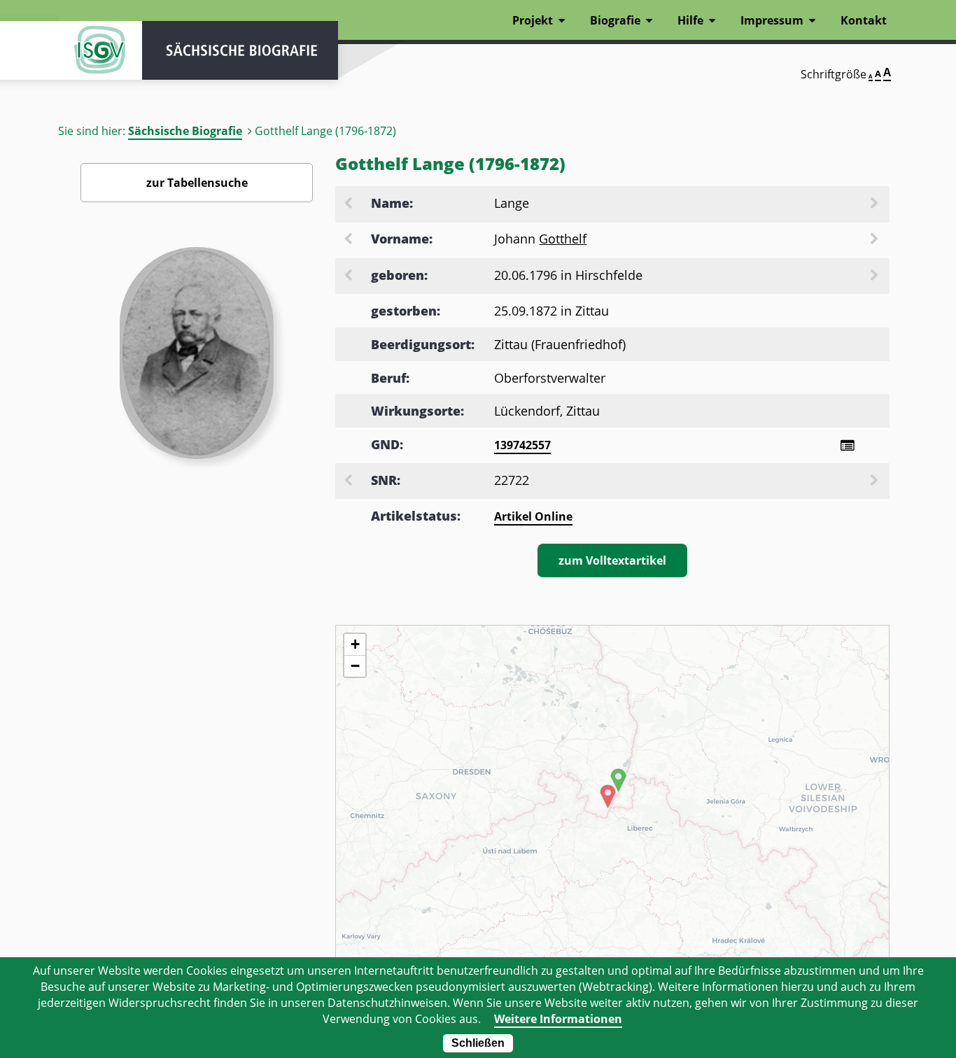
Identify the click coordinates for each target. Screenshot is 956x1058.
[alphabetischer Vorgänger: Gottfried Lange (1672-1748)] (349, 204)
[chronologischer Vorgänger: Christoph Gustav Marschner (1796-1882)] (349, 276)
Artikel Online (533, 516)
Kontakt (864, 20)
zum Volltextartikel (612, 560)
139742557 (522, 445)
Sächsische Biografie (185, 131)
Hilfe (690, 20)
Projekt (532, 20)
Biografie (615, 20)
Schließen (478, 1043)
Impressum (771, 20)
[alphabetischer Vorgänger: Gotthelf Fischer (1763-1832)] (349, 240)
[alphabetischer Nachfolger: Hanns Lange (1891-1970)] (875, 204)
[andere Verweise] (847, 445)
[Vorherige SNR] (349, 481)
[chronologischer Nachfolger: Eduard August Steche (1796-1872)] (875, 276)
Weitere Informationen (558, 1019)
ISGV (100, 50)
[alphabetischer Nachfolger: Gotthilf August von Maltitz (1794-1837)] (875, 240)
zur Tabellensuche (197, 182)
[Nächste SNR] (875, 481)
